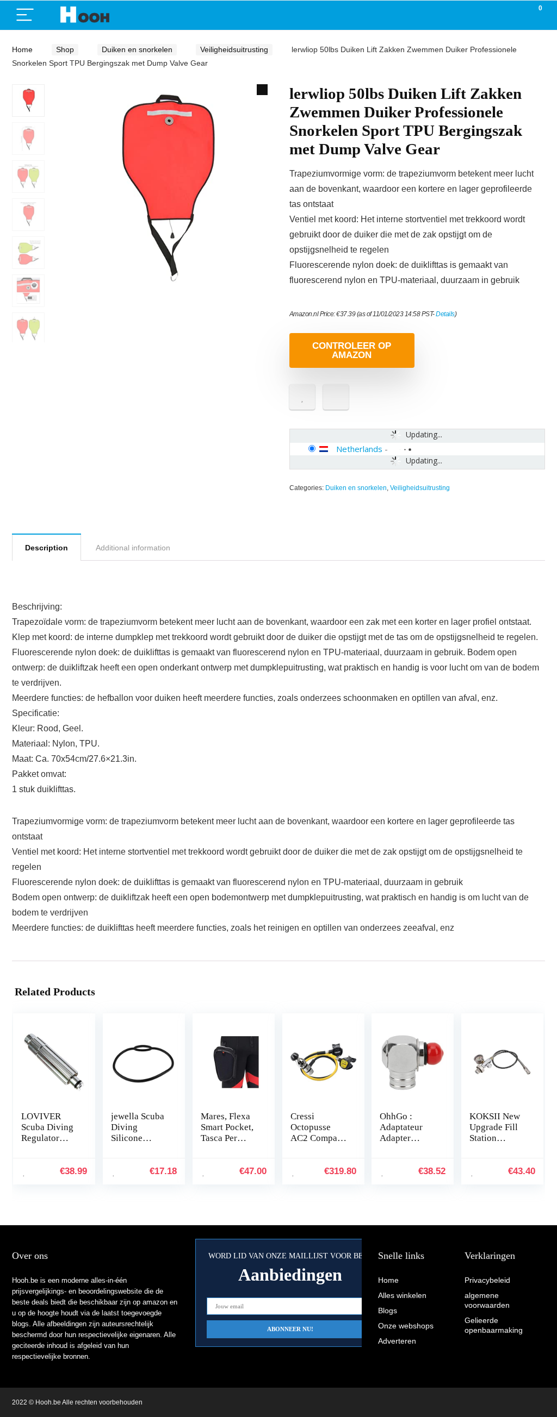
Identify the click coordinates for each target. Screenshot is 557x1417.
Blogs (387, 1310)
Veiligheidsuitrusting (234, 49)
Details (445, 314)
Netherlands (359, 448)
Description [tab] (46, 547)
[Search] (488, 15)
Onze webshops (406, 1325)
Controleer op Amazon (351, 350)
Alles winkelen (402, 1295)
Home (22, 49)
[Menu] (25, 15)
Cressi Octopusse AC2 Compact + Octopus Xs (317, 1132)
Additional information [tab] (133, 547)
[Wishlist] (511, 15)
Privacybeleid (487, 1280)
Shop (65, 49)
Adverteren (397, 1341)
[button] (262, 89)
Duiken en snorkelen (137, 49)
